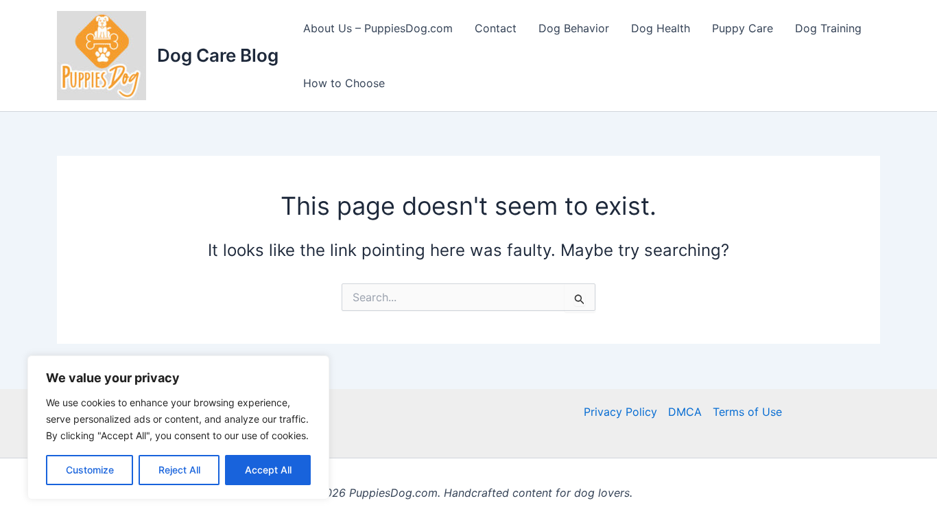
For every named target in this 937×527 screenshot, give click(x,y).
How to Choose (344, 83)
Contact (496, 28)
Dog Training (828, 28)
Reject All (179, 470)
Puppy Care (742, 28)
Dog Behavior (573, 28)
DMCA (685, 412)
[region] (178, 427)
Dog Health (660, 28)
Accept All (268, 470)
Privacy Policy (620, 412)
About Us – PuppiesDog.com (378, 28)
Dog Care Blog (217, 55)
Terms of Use (747, 412)
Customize (90, 470)
